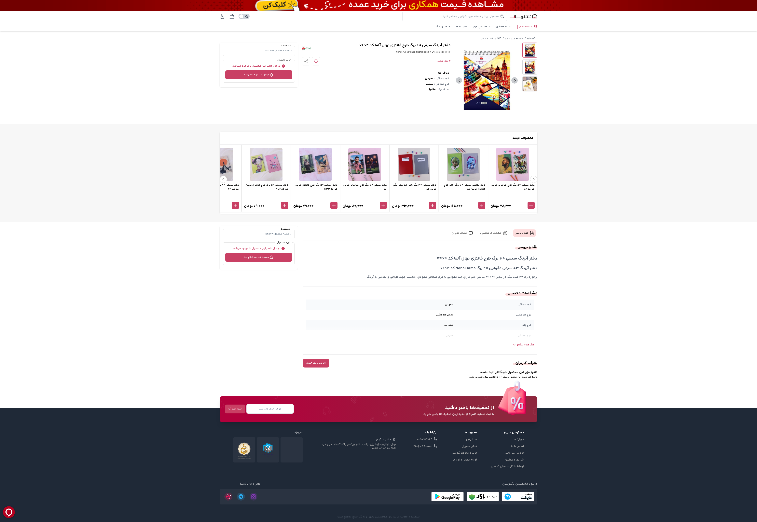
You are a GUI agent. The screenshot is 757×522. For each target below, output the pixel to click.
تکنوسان (531, 38)
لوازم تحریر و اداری (514, 38)
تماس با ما (462, 27)
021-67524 (425, 439)
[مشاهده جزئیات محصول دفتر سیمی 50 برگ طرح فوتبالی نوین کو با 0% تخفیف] (365, 199)
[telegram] (241, 497)
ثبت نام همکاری (504, 27)
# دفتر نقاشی (444, 61)
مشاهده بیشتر (525, 345)
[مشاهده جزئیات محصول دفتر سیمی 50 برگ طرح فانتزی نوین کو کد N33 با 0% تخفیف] (315, 199)
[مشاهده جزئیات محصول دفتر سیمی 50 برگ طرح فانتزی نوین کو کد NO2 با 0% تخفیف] (266, 199)
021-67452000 (422, 446)
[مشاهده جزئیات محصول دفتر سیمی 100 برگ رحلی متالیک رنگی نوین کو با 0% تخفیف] (414, 199)
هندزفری (471, 439)
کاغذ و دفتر (495, 38)
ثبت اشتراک (235, 409)
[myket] (518, 496)
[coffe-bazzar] (483, 496)
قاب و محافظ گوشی (464, 453)
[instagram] (253, 497)
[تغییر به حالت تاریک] (244, 16)
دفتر (483, 38)
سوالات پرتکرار (481, 27)
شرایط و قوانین (514, 460)
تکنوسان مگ (443, 27)
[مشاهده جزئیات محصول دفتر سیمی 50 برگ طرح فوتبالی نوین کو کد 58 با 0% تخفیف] (512, 199)
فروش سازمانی (514, 453)
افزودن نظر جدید (316, 363)
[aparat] (228, 497)
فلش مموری (469, 446)
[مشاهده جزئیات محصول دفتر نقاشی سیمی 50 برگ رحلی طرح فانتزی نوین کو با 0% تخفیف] (463, 199)
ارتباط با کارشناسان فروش (507, 466)
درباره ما (519, 439)
